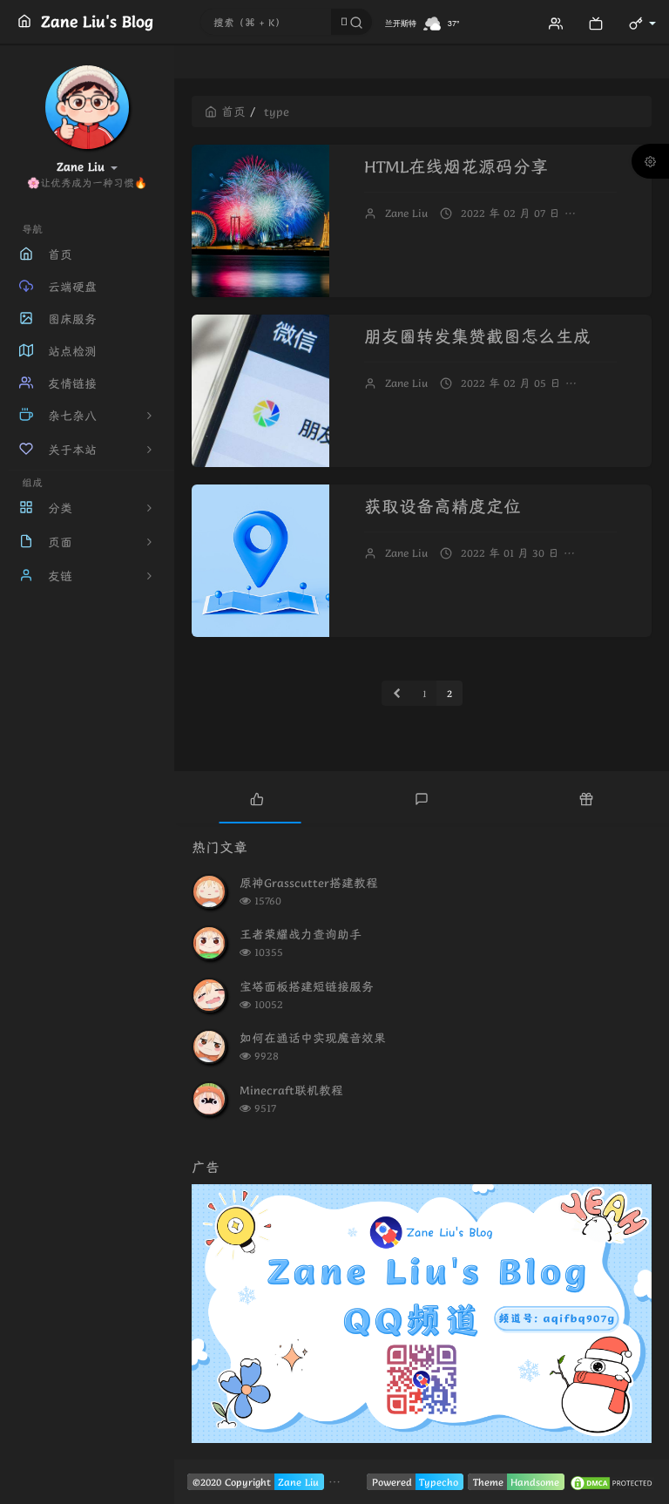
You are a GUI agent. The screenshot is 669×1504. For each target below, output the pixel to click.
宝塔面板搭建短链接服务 (307, 986)
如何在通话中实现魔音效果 (313, 1038)
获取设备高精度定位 (442, 507)
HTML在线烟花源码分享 (456, 167)
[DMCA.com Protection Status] (612, 1481)
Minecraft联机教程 (291, 1090)
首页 (233, 111)
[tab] (256, 797)
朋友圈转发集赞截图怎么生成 (477, 337)
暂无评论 (612, 213)
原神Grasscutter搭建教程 (309, 883)
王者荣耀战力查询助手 (301, 934)
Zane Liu (406, 213)
